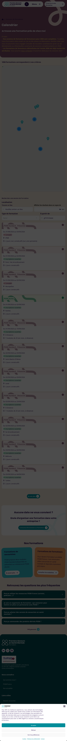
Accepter (33, 725)
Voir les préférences (33, 735)
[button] (64, 706)
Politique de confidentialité (33, 739)
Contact (43, 739)
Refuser (33, 730)
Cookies (24, 739)
